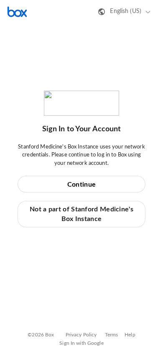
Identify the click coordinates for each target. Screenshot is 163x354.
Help (130, 334)
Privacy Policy (81, 334)
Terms (111, 334)
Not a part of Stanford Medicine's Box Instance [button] (81, 214)
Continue (81, 184)
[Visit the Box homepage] (17, 11)
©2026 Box (41, 334)
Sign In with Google (81, 343)
